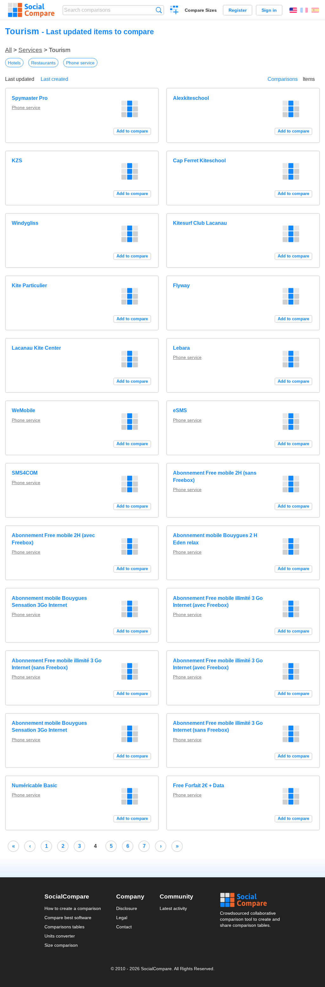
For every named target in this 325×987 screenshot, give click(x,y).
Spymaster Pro (30, 98)
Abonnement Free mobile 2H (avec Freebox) (53, 539)
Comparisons (283, 79)
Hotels (14, 62)
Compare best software (67, 917)
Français (304, 10)
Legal (121, 917)
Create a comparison (174, 10)
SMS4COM (24, 473)
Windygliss (25, 223)
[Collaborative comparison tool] (31, 10)
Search (159, 10)
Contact (124, 926)
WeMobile (23, 410)
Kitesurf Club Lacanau (200, 223)
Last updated (19, 79)
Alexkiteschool (191, 98)
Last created (54, 79)
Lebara (181, 348)
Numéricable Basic (34, 785)
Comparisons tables (64, 926)
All (8, 50)
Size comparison (61, 945)
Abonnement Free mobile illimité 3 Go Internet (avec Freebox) (218, 601)
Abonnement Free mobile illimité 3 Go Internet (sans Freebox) (57, 664)
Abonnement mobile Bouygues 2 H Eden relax (215, 539)
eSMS (180, 410)
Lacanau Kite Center (36, 348)
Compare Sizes (201, 10)
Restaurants (43, 62)
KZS (17, 160)
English (293, 10)
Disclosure (126, 908)
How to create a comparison (72, 908)
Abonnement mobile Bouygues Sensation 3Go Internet (49, 601)
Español (315, 10)
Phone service (80, 62)
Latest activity (173, 908)
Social (250, 900)
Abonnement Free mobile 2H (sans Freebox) (214, 476)
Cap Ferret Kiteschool (199, 160)
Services (30, 50)
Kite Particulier (29, 285)
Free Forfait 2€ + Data (198, 785)
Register (238, 10)
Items (309, 79)
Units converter (59, 935)
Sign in (269, 10)
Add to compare (132, 131)
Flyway (181, 285)
